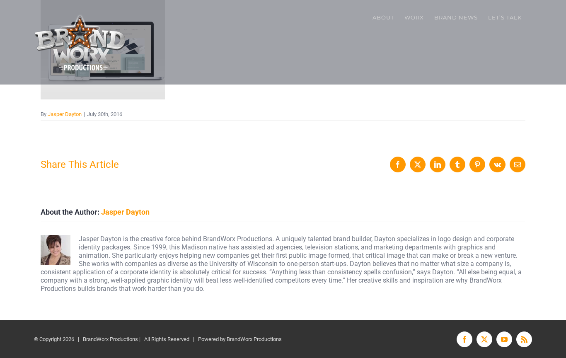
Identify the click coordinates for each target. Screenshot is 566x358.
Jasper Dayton (65, 114)
